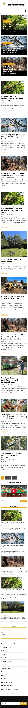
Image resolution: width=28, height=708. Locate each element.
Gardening (4, 651)
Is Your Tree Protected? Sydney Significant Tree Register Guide (12, 69)
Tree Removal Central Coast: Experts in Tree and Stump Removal (11, 455)
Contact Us (4, 634)
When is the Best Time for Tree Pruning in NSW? (12, 260)
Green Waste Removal (7, 658)
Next (14, 478)
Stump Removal (5, 668)
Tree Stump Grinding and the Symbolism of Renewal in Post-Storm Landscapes (12, 380)
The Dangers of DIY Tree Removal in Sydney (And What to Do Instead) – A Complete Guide (14, 417)
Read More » (17, 529)
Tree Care (3, 675)
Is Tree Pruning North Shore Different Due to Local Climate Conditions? (13, 27)
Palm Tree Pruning (6, 661)
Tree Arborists (5, 671)
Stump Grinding (5, 665)
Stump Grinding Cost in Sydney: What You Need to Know (12, 297)
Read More (4, 114)
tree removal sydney (8, 64)
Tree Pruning (7, 21)
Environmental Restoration (8, 644)
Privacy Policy (4, 630)
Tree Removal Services (7, 682)
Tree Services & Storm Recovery (9, 689)
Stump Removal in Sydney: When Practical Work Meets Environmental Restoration (13, 337)
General (3, 654)
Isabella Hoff (5, 31)
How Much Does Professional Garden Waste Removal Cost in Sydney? (12, 210)
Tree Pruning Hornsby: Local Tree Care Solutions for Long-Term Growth (13, 48)
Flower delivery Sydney (7, 647)
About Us (3, 632)
